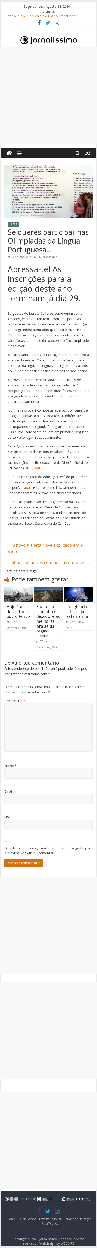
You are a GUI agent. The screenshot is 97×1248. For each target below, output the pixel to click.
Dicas (13, 224)
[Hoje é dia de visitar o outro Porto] (18, 589)
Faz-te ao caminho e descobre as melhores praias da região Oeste (48, 621)
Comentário (14, 700)
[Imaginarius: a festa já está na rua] (78, 589)
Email (9, 791)
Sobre (12, 1219)
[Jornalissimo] (9, 153)
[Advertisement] (48, 95)
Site (7, 817)
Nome (10, 765)
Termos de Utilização (77, 1219)
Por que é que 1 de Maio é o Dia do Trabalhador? (41, 16)
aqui (37, 468)
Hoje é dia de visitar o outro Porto (18, 611)
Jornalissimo (50, 257)
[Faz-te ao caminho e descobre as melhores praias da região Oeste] (48, 589)
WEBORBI (68, 1243)
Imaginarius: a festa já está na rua (78, 611)
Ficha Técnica (49, 1223)
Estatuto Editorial (50, 1219)
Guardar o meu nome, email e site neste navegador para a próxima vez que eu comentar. (48, 850)
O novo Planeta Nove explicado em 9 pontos (45, 548)
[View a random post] (88, 153)
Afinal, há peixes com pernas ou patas (51, 562)
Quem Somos (27, 1219)
